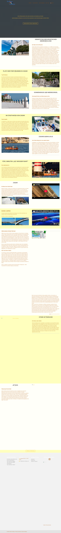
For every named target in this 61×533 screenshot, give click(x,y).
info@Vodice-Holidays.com (24, 461)
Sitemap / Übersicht (34, 461)
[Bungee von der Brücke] (8, 221)
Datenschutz (33, 460)
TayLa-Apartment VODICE (11, 464)
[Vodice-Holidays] (11, 2)
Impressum (33, 459)
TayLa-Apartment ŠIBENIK (11, 461)
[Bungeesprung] (22, 221)
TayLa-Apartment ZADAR (11, 462)
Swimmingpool (9, 463)
